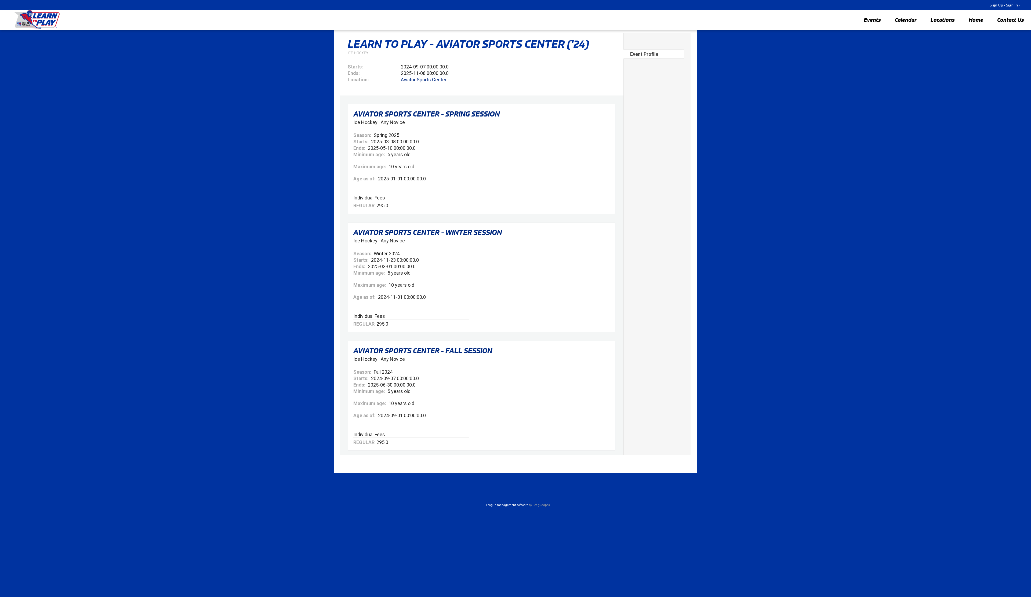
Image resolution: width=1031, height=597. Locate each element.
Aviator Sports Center (423, 79)
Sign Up (996, 5)
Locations (943, 19)
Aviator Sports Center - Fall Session (422, 350)
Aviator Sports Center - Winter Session (427, 232)
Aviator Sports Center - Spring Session (426, 114)
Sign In (1012, 5)
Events (872, 19)
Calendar (906, 19)
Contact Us (1010, 19)
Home (976, 19)
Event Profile (644, 54)
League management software (507, 505)
